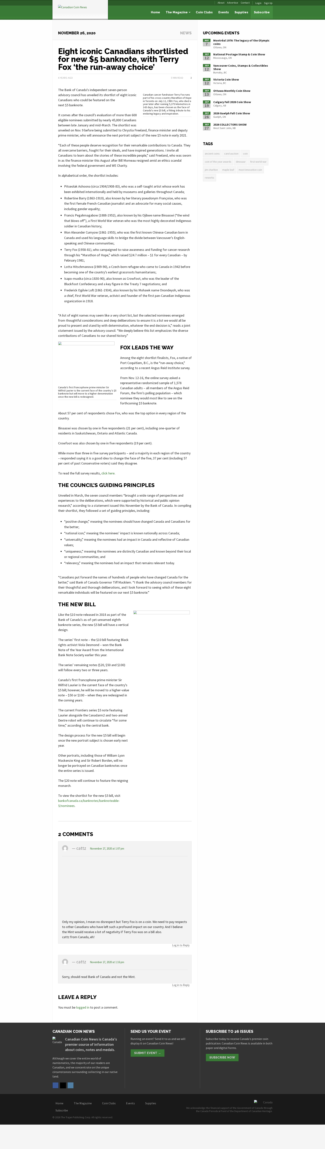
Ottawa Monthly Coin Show (231, 91)
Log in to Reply (181, 945)
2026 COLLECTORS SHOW (230, 124)
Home (155, 12)
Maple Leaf (228, 169)
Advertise (232, 2)
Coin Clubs (204, 12)
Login (258, 3)
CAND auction (231, 153)
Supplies (241, 12)
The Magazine (177, 12)
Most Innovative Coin (250, 169)
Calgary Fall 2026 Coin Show (232, 102)
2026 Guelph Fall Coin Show (231, 113)
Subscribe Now (222, 1057)
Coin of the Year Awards (218, 161)
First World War (258, 161)
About (221, 2)
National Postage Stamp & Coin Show (239, 54)
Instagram (71, 1085)
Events (223, 12)
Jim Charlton (211, 169)
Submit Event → (147, 1053)
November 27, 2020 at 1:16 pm (107, 962)
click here (108, 473)
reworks (209, 177)
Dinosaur (241, 161)
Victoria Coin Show (226, 79)
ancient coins (212, 153)
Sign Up (268, 3)
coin (245, 153)
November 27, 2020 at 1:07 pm (107, 848)
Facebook (55, 1085)
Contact (245, 2)
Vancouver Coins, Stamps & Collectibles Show (240, 67)
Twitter (63, 1085)
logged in (82, 1007)
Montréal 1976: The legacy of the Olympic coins (241, 42)
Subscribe (262, 12)
